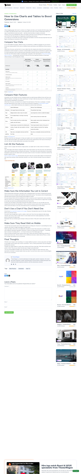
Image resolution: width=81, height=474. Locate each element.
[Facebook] (13, 264)
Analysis (6, 13)
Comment (6, 286)
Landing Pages (46, 7)
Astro (51, 7)
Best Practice (12, 268)
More (60, 7)
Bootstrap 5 (16, 7)
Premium (50, 5)
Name (6, 302)
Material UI (22, 7)
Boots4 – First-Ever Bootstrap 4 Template (67, 304)
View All (74, 13)
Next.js (34, 7)
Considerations (12, 13)
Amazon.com (11, 188)
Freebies (55, 5)
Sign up (63, 5)
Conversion (21, 268)
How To (28, 268)
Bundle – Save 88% (71, 7)
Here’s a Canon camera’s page (11, 155)
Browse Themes (42, 5)
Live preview (72, 26)
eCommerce (39, 7)
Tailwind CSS (28, 7)
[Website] (11, 264)
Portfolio (56, 7)
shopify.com (10, 92)
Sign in (59, 5)
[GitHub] (15, 264)
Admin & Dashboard (8, 7)
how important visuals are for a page (18, 211)
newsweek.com (11, 136)
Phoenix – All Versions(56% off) (65, 49)
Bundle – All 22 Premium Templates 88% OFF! (68, 30)
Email (5, 307)
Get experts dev (71, 5)
